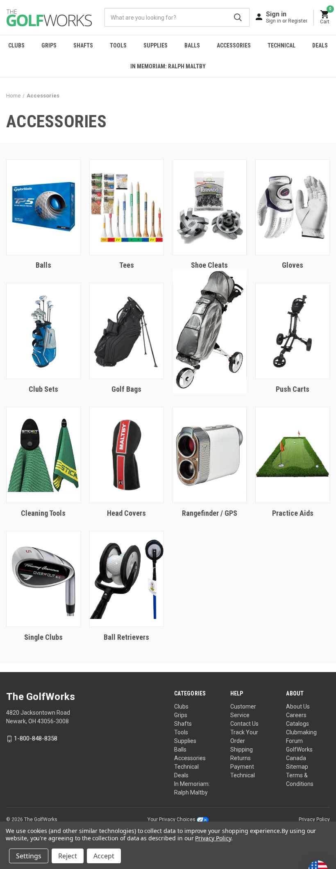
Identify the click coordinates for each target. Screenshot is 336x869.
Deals (320, 45)
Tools (118, 45)
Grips (49, 45)
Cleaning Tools (43, 513)
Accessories (234, 45)
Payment (242, 766)
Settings (28, 855)
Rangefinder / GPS (209, 513)
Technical (281, 45)
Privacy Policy (314, 819)
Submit (238, 17)
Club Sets (43, 389)
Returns (240, 758)
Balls (192, 45)
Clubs (16, 45)
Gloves (292, 265)
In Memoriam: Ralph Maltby (168, 66)
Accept (103, 855)
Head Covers (126, 513)
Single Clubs (43, 637)
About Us (298, 706)
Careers (296, 715)
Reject (67, 855)
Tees (126, 265)
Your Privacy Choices (172, 819)
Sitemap (297, 766)
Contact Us (244, 723)
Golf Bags (126, 389)
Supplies (155, 45)
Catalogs (297, 723)
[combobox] (177, 17)
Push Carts (292, 389)
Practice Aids (292, 513)
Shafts (83, 45)
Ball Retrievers (126, 637)
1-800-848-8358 (35, 738)
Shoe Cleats (209, 265)
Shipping (241, 749)
